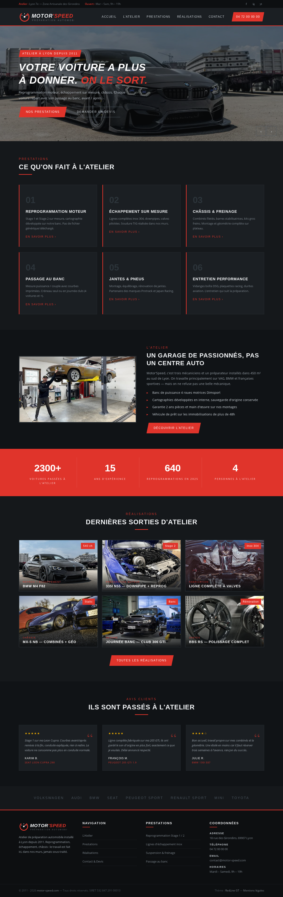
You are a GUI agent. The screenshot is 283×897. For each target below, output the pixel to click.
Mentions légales (253, 890)
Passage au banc (157, 861)
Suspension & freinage (160, 853)
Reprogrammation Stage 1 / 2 (165, 835)
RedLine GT (232, 890)
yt (261, 4)
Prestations (158, 16)
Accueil (109, 16)
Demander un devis (96, 111)
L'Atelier (131, 16)
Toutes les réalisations (142, 660)
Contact (217, 16)
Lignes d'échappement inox (164, 844)
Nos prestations (43, 111)
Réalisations (189, 16)
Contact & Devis (92, 861)
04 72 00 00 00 (248, 16)
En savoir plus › (41, 236)
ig (254, 4)
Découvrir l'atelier (174, 428)
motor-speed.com (48, 890)
